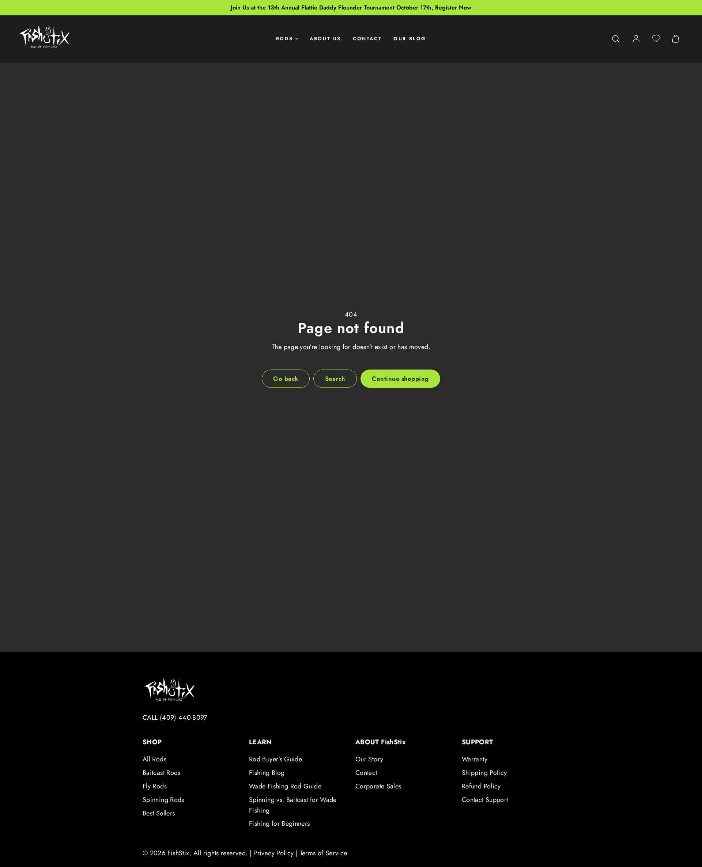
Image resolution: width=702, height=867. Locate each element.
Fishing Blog (266, 772)
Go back (285, 378)
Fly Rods (155, 786)
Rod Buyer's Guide (275, 759)
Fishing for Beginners (279, 823)
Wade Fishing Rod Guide (285, 786)
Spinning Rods (163, 799)
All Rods (154, 759)
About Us (325, 38)
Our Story (369, 759)
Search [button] (335, 378)
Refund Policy (481, 786)
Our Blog (409, 38)
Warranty (474, 759)
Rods (284, 38)
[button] (615, 39)
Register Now (453, 7)
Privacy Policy (273, 853)
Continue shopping (400, 378)
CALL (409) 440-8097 (175, 717)
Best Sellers (159, 813)
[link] (636, 39)
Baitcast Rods (162, 772)
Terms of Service (323, 853)
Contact (367, 38)
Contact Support (485, 799)
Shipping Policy (484, 772)
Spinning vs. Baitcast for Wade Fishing (293, 805)
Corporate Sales (378, 786)
